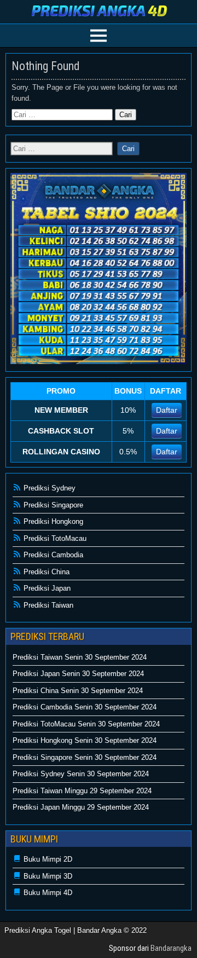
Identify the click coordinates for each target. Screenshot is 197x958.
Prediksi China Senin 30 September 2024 (78, 690)
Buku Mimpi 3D (46, 876)
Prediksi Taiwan (47, 605)
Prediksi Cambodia (52, 555)
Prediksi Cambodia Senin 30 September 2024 (85, 707)
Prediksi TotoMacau (53, 538)
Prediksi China (45, 572)
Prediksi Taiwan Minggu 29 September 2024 (82, 791)
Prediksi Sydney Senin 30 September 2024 (81, 774)
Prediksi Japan (46, 588)
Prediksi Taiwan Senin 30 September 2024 (80, 657)
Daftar (166, 410)
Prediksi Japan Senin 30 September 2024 (78, 674)
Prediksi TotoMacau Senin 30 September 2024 (86, 724)
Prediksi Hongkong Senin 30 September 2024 (85, 740)
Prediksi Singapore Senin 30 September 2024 (85, 757)
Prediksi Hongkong (52, 521)
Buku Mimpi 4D (46, 892)
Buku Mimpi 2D (46, 859)
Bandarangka (171, 948)
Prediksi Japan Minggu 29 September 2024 (81, 807)
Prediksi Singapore (52, 505)
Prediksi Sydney (48, 488)
